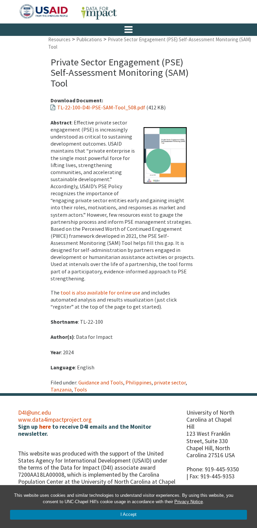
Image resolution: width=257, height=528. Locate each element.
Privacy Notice (188, 501)
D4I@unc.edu (34, 412)
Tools (80, 389)
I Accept (128, 514)
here (45, 426)
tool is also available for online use (100, 292)
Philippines (138, 382)
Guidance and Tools (100, 382)
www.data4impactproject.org (55, 419)
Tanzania (61, 389)
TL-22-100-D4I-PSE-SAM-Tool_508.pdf (100, 107)
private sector (170, 382)
